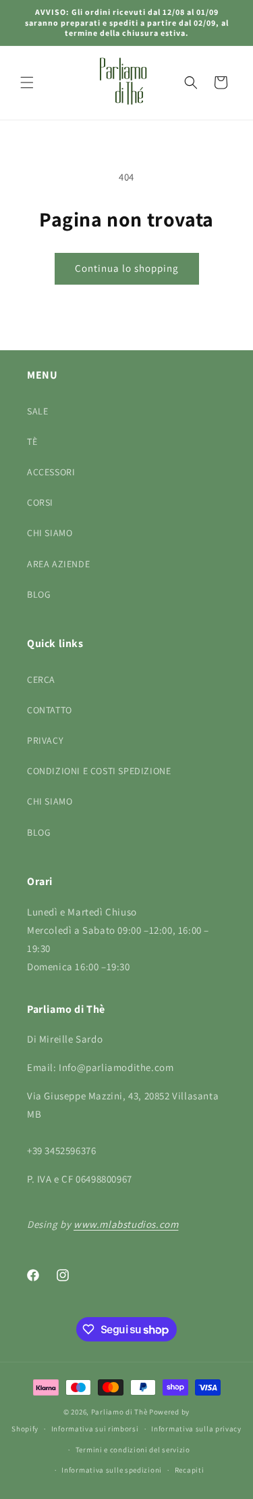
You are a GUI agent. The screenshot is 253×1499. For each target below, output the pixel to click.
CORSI (40, 502)
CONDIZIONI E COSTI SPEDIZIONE (99, 771)
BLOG (39, 594)
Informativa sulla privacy (196, 1428)
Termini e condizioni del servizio (133, 1449)
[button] (27, 82)
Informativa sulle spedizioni (111, 1470)
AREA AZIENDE (58, 564)
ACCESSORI (51, 472)
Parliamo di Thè (119, 1412)
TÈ (32, 441)
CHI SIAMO (49, 533)
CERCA (41, 679)
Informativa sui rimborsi (95, 1428)
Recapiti (189, 1470)
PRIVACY (45, 740)
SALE (37, 411)
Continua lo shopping (127, 268)
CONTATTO (49, 710)
